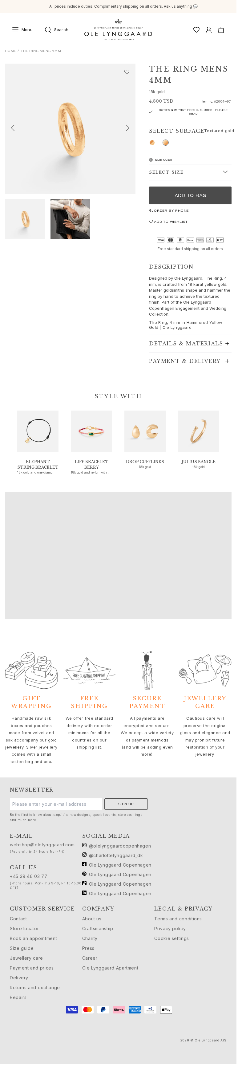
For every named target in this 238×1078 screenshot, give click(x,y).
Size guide (22, 948)
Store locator (24, 928)
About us (92, 918)
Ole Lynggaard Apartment (110, 967)
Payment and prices (32, 967)
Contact (18, 918)
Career (90, 958)
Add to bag (190, 195)
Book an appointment (33, 938)
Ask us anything (178, 6)
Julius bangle (199, 461)
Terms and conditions (178, 918)
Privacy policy (170, 928)
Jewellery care (26, 958)
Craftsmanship (97, 928)
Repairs (18, 997)
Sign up (126, 804)
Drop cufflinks (145, 461)
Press (88, 948)
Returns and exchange (35, 987)
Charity (90, 938)
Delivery (19, 977)
